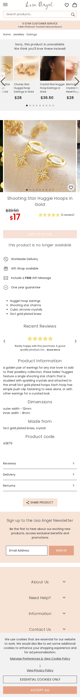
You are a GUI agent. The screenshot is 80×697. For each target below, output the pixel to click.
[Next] (74, 341)
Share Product (41, 502)
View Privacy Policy (40, 670)
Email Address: (19, 550)
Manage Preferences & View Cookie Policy (40, 659)
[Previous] (5, 341)
